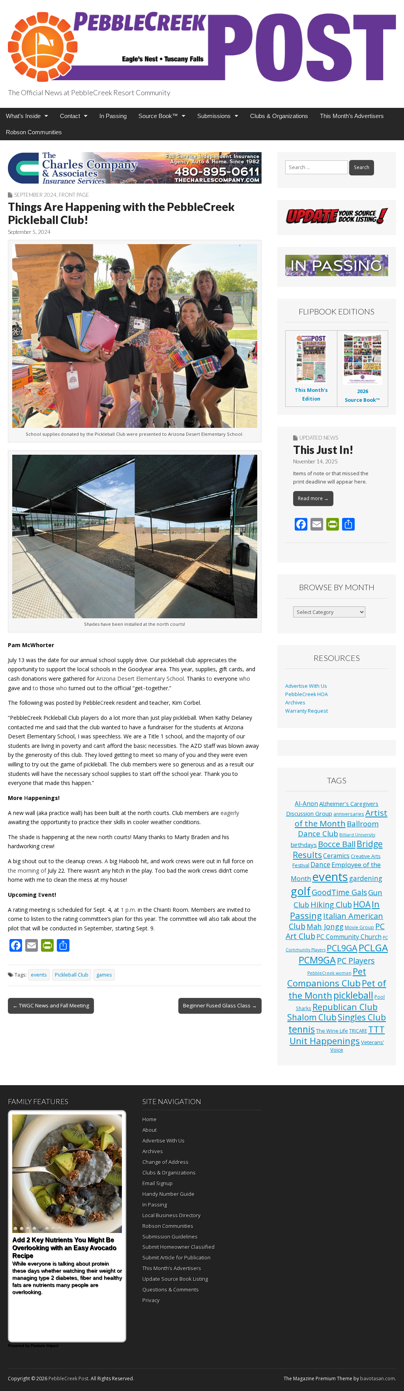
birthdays (304, 845)
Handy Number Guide (168, 1193)
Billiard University (357, 835)
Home (149, 1119)
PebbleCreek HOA (306, 694)
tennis (301, 1029)
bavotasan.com (377, 1378)
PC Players (356, 960)
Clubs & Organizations (279, 116)
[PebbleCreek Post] (202, 42)
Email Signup (157, 1183)
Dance (320, 864)
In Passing (113, 116)
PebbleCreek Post (68, 1378)
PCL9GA (342, 948)
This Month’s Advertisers (352, 116)
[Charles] (135, 168)
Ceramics (336, 855)
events (39, 974)
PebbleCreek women (329, 973)
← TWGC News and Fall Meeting (51, 1005)
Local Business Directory (171, 1215)
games (104, 974)
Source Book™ (158, 116)
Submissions (214, 116)
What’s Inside (23, 116)
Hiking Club (331, 904)
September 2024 (35, 195)
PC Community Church (349, 936)
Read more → (313, 498)
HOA (361, 904)
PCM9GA (317, 960)
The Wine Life (332, 1031)
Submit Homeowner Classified (178, 1246)
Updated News (318, 438)
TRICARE (358, 1031)
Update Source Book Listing (175, 1278)
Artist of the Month (341, 818)
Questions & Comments (170, 1289)
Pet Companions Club (326, 977)
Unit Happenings (325, 1041)
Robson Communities (34, 132)
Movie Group (359, 927)
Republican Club (345, 1007)
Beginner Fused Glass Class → (220, 1005)
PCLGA (373, 947)
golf (300, 891)
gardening (365, 878)
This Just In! (323, 449)
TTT (376, 1029)
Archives (295, 702)
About (149, 1129)
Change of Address (165, 1161)
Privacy (151, 1300)
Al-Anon (306, 803)
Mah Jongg (325, 926)
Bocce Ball (336, 843)
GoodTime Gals (339, 892)
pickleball (353, 995)
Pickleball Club (71, 974)
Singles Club (362, 1017)
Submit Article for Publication (176, 1257)
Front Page (74, 195)
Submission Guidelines (170, 1236)
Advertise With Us (306, 686)
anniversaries (348, 814)
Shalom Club (312, 1017)
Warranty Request (306, 711)
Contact (70, 116)
